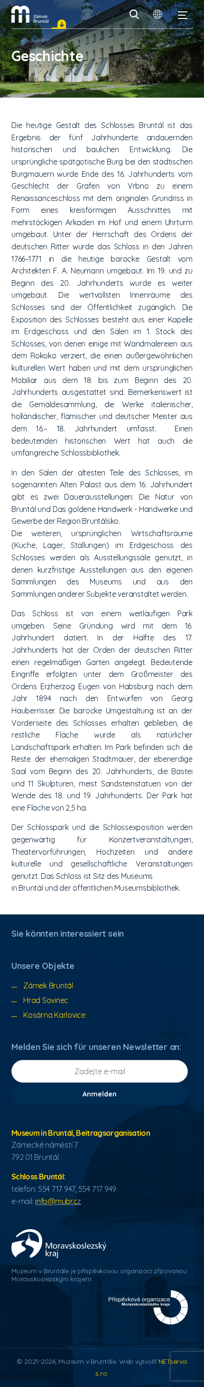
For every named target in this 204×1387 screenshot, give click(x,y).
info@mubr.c (56, 1201)
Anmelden (100, 1094)
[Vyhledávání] (134, 14)
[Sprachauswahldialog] (157, 14)
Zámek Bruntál (48, 985)
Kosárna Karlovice (54, 1015)
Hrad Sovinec (45, 1000)
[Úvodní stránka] (29, 14)
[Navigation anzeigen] (183, 14)
